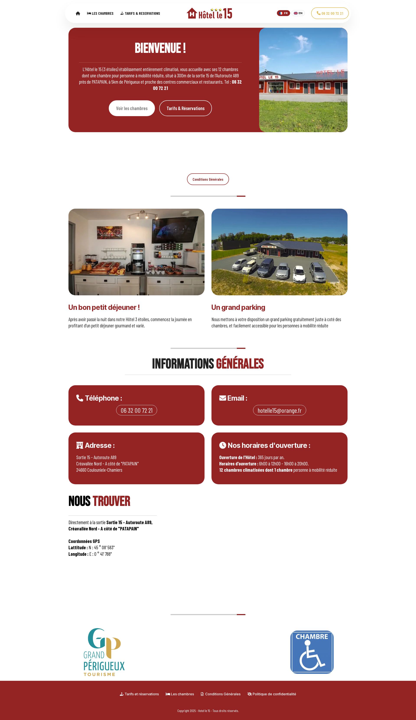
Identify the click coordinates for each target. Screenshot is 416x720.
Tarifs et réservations (141, 694)
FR (286, 13)
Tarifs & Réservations (186, 108)
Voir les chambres (132, 108)
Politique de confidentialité (274, 694)
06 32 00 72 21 (332, 13)
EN (300, 13)
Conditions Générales (208, 179)
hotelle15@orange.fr (280, 410)
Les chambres (182, 694)
